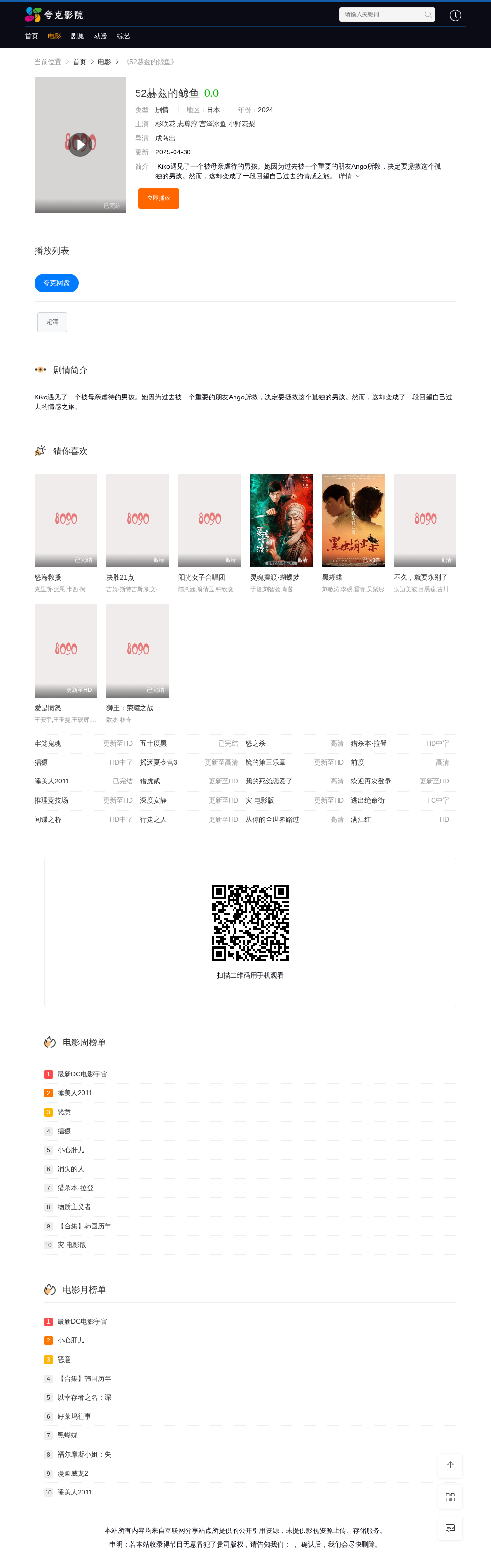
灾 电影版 (295, 800)
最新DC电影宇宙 (77, 1074)
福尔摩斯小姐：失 (79, 1454)
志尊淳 (187, 124)
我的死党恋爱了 (295, 781)
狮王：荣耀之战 (129, 708)
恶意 (59, 1112)
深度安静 (189, 800)
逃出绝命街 (400, 800)
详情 (346, 176)
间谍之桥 (84, 819)
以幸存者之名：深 (79, 1397)
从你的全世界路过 (295, 819)
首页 (31, 36)
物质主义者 (69, 1207)
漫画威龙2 (68, 1473)
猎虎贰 (189, 781)
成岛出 (165, 138)
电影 (54, 36)
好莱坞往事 (69, 1416)
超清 (52, 321)
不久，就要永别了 (421, 577)
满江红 (400, 819)
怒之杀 (295, 743)
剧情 (162, 110)
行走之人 (189, 819)
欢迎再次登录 (400, 781)
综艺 (123, 36)
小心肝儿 (66, 1150)
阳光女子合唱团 (201, 577)
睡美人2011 (84, 781)
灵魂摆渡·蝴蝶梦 (275, 577)
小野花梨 (241, 124)
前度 (400, 762)
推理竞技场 (84, 800)
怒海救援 (48, 577)
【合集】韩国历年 (79, 1226)
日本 (213, 110)
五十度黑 (189, 743)
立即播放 (158, 198)
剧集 (77, 36)
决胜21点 (120, 577)
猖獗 (84, 762)
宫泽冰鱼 (212, 124)
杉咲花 (165, 124)
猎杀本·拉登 (400, 743)
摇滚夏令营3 (189, 762)
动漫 (100, 36)
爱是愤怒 (48, 708)
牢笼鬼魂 (84, 743)
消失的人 (66, 1169)
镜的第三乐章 (295, 762)
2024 (265, 110)
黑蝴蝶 (332, 577)
